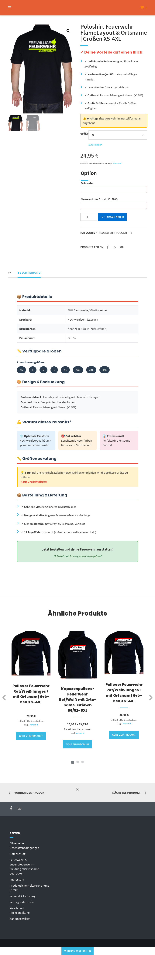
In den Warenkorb (112, 217)
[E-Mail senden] (19, 808)
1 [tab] (72, 761)
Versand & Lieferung (22, 896)
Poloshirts (124, 232)
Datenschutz (18, 854)
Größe (84, 133)
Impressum (17, 879)
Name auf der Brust (99, 199)
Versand (117, 163)
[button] (68, 31)
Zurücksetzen (95, 144)
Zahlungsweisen (20, 919)
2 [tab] (77, 761)
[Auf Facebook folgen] (11, 808)
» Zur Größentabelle (33, 481)
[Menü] (16, 7)
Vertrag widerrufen (22, 902)
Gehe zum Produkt (31, 736)
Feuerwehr (107, 232)
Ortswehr (87, 183)
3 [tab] (82, 761)
